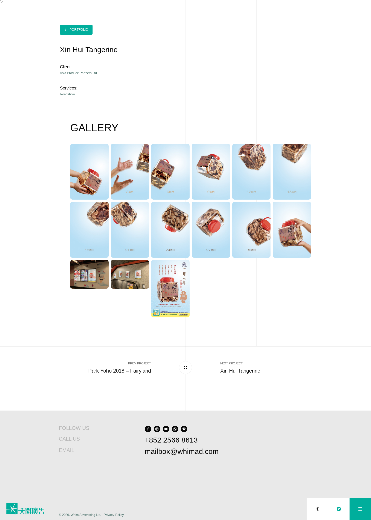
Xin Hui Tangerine (240, 371)
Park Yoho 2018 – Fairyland (119, 371)
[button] (76, 30)
